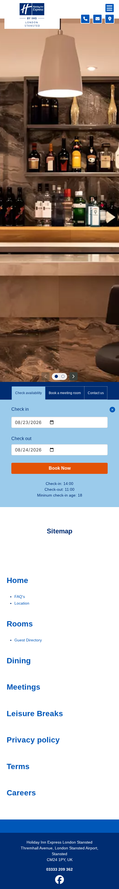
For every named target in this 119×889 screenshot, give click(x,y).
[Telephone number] (85, 19)
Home (17, 580)
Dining (19, 660)
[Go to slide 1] (56, 376)
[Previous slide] (45, 376)
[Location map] (109, 19)
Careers (21, 792)
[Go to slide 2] (62, 376)
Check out (21, 438)
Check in (20, 409)
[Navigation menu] (109, 8)
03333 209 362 (59, 869)
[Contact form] (97, 19)
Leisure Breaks (35, 713)
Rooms (20, 624)
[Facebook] (59, 881)
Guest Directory (28, 640)
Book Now (60, 468)
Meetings (23, 687)
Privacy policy (33, 740)
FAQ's (19, 596)
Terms (18, 766)
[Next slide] (73, 376)
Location (21, 603)
